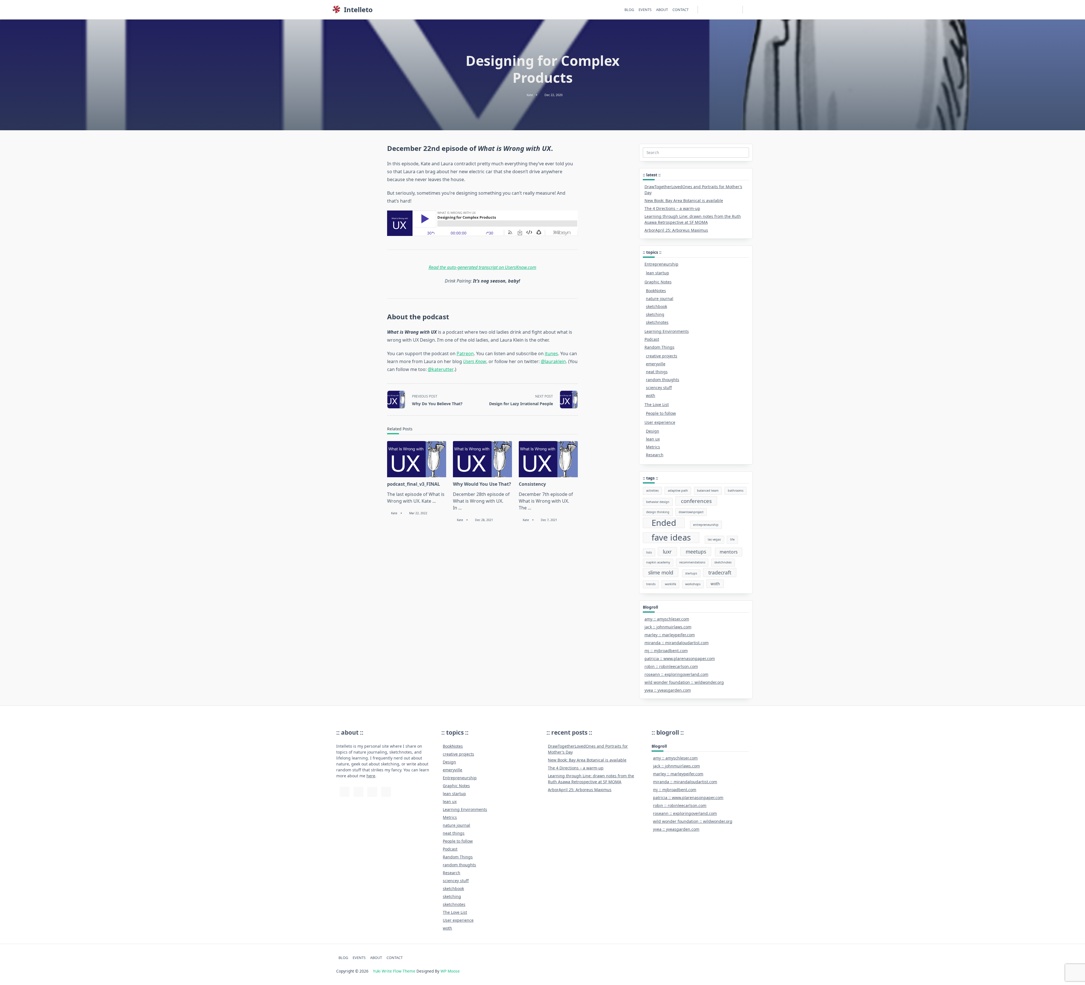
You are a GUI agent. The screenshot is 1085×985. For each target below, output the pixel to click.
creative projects (661, 356)
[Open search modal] (751, 9)
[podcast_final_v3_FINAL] (416, 459)
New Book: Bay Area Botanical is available (684, 200)
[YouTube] (716, 9)
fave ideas (671, 537)
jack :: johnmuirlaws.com (668, 627)
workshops (692, 584)
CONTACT (680, 9)
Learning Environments (667, 331)
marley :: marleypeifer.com (670, 634)
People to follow (661, 413)
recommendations (692, 562)
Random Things (659, 347)
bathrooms (735, 490)
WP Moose (450, 971)
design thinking (657, 512)
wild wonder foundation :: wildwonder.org (684, 682)
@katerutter (441, 369)
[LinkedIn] (723, 9)
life (732, 539)
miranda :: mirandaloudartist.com (677, 642)
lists (649, 552)
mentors (729, 552)
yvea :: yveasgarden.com (668, 690)
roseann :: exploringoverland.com (676, 674)
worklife (670, 584)
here (370, 775)
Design (652, 431)
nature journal (659, 298)
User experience (660, 422)
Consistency (532, 484)
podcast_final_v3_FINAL (413, 484)
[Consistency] (548, 459)
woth (650, 395)
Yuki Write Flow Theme (394, 971)
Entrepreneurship (661, 264)
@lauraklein (553, 361)
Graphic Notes (658, 282)
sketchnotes (657, 322)
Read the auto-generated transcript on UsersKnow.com (482, 267)
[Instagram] (709, 9)
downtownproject (691, 512)
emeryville (655, 363)
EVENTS (645, 9)
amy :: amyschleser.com (667, 619)
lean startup (657, 272)
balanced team (708, 490)
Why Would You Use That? (482, 484)
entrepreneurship (706, 525)
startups (691, 573)
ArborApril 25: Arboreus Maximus (676, 230)
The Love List (657, 404)
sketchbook (656, 306)
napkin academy (658, 562)
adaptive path (678, 490)
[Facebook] (730, 9)
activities (652, 490)
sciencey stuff (659, 387)
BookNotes (656, 290)
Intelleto (358, 9)
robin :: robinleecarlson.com (671, 666)
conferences (696, 500)
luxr (667, 551)
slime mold (660, 572)
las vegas (714, 539)
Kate (530, 95)
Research (654, 454)
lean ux (653, 439)
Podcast (652, 339)
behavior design (657, 502)
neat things (657, 371)
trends (651, 584)
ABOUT (662, 9)
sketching (655, 314)
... (434, 501)
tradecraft (719, 572)
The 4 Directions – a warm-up (672, 208)
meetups (696, 551)
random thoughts (662, 379)
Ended (664, 523)
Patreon (465, 353)
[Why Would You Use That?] (482, 459)
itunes (551, 353)
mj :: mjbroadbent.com (666, 650)
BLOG (629, 9)
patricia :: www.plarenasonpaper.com (680, 658)
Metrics (653, 447)
